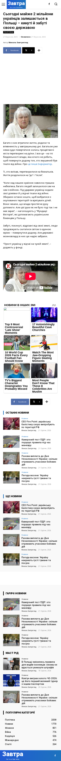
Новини (24, 418)
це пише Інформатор (40, 163)
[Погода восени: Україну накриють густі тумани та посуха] (11, 477)
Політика (8, 32)
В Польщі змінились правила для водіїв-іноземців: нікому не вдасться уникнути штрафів (39, 664)
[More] (39, 50)
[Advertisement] (30, 77)
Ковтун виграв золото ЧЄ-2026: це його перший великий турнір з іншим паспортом (40, 681)
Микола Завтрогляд (18, 42)
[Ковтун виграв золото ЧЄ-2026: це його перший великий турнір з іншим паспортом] (11, 680)
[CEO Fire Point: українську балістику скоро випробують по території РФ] (11, 424)
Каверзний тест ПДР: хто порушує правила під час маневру (36, 442)
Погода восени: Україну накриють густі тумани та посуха (36, 478)
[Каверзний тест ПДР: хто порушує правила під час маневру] (11, 442)
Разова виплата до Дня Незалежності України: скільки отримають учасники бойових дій (39, 460)
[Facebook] (49, 4)
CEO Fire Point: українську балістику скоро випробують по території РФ (38, 424)
